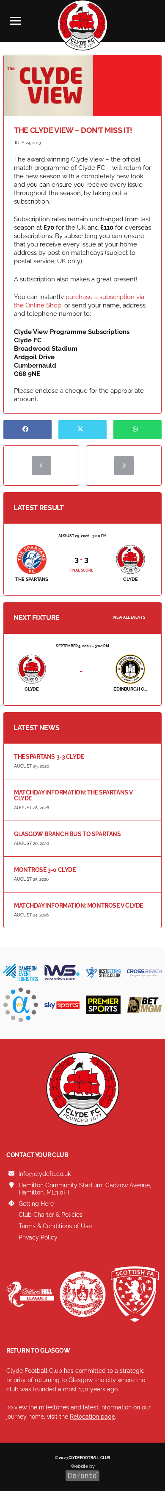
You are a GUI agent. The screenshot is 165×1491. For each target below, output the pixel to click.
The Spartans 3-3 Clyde (49, 756)
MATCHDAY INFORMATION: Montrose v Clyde (78, 905)
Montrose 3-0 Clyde (44, 869)
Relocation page (92, 1416)
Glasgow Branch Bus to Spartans (67, 834)
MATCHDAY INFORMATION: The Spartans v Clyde (73, 795)
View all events (129, 617)
